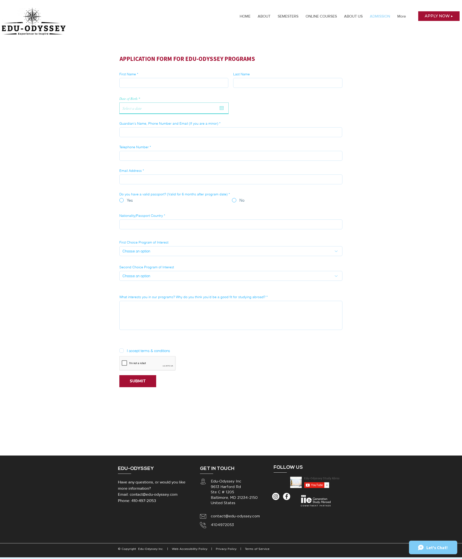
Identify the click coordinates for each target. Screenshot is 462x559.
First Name (127, 74)
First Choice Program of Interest (143, 242)
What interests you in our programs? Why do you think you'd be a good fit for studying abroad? (192, 297)
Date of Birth (130, 98)
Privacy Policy (226, 549)
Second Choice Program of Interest (146, 267)
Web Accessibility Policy (190, 549)
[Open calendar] (222, 108)
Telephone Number (134, 147)
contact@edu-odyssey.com (154, 494)
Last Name (241, 74)
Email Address (130, 170)
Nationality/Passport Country (141, 215)
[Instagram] (275, 496)
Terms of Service (257, 549)
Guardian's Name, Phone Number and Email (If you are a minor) (168, 123)
